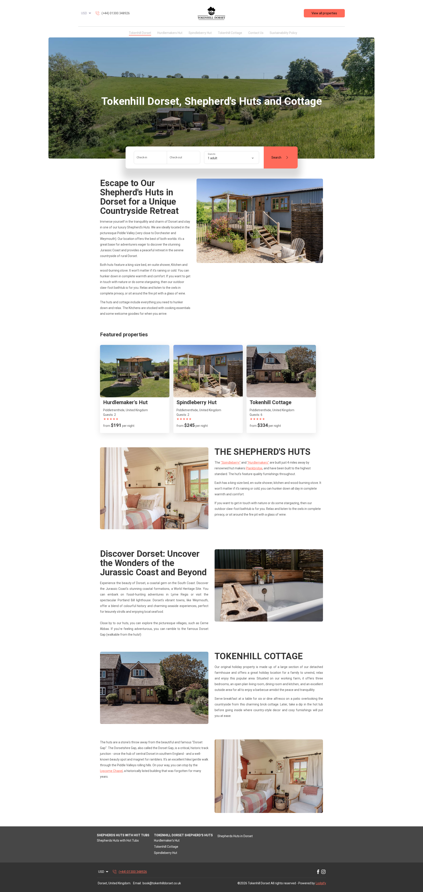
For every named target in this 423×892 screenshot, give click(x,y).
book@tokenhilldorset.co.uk (162, 883)
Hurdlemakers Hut (169, 33)
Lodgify (321, 883)
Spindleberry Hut (200, 33)
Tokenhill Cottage (230, 33)
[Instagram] (323, 871)
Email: (137, 883)
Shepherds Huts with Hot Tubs (118, 840)
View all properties (324, 13)
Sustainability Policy (283, 33)
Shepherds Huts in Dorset (235, 836)
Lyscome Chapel (111, 771)
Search (276, 157)
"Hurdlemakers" (258, 462)
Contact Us (255, 33)
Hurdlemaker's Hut (167, 840)
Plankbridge (254, 468)
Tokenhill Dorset (140, 33)
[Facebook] (318, 871)
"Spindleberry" (231, 462)
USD (84, 13)
